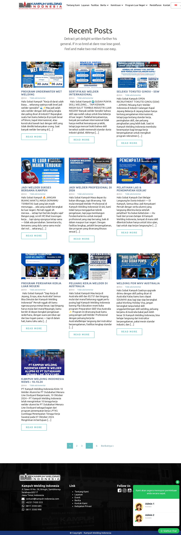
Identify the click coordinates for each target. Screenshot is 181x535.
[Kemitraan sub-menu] (123, 5)
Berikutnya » (107, 446)
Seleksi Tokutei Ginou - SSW (138, 91)
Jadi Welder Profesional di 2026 (90, 189)
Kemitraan (116, 5)
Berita (103, 5)
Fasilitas (95, 5)
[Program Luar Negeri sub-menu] (147, 5)
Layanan (85, 5)
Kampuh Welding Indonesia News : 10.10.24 (42, 380)
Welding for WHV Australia (138, 283)
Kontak (166, 5)
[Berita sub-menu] (108, 5)
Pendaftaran (156, 5)
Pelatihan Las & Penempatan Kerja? (131, 189)
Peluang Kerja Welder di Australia (88, 285)
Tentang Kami (73, 5)
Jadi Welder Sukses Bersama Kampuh (36, 189)
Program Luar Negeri (135, 5)
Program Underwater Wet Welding (41, 93)
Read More (34, 136)
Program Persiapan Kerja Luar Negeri (41, 285)
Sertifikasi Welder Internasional (84, 93)
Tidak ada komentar (38, 98)
